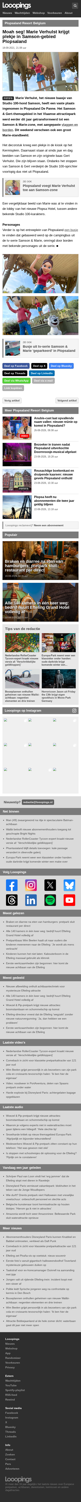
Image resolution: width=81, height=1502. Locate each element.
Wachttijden (22, 13)
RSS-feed (11, 1394)
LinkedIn (11, 1436)
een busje (71, 230)
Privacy (10, 1367)
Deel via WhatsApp (16, 380)
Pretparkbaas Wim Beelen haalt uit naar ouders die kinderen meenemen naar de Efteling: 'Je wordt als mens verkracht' (40, 944)
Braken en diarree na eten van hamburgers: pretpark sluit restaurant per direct (34, 565)
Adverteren (12, 1468)
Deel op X (39, 365)
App (8, 1353)
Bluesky (10, 1427)
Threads (10, 1431)
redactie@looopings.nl (38, 802)
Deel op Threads (14, 373)
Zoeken (10, 1454)
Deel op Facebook (16, 365)
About (69, 13)
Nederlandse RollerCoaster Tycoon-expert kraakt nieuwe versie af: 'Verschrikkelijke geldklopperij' (21, 660)
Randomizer (13, 1357)
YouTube (11, 1385)
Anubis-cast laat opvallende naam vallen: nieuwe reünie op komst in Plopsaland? (55, 422)
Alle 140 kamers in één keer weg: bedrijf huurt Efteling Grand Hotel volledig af (37, 607)
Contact (10, 1459)
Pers (8, 1463)
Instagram (11, 1417)
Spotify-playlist (15, 1390)
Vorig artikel (12, 400)
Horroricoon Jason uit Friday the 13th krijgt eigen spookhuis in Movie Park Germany (58, 696)
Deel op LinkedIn (42, 373)
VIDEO (24, 436)
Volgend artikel (67, 400)
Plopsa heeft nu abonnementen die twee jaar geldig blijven (54, 500)
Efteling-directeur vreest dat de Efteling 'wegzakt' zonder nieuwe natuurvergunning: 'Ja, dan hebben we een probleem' (39, 1018)
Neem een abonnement (48, 525)
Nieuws (7, 13)
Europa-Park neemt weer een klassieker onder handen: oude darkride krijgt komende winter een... (58, 660)
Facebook (11, 1412)
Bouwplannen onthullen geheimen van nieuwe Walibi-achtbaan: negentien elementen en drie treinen (22, 696)
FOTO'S (23, 489)
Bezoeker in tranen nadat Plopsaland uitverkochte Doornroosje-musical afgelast (55, 448)
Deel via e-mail (43, 380)
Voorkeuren (54, 13)
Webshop (39, 13)
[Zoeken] (75, 5)
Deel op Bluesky (61, 365)
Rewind (10, 1399)
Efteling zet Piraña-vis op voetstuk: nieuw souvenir (36, 1255)
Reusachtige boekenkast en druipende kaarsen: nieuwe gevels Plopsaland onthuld (54, 474)
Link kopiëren (13, 388)
